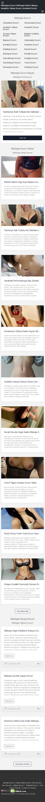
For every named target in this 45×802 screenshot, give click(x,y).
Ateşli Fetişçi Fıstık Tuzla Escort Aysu (21, 533)
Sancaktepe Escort (12, 58)
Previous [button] (4, 93)
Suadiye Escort (31, 58)
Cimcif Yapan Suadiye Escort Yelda (20, 482)
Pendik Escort (30, 53)
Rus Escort (36, 783)
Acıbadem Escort (11, 23)
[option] (22, 112)
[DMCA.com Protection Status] (18, 791)
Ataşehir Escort (31, 27)
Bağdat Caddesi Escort (31, 34)
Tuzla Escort (30, 62)
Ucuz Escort (6, 785)
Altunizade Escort (32, 23)
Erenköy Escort (10, 44)
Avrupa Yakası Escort (9, 34)
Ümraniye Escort (11, 67)
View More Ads (22, 611)
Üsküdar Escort (31, 67)
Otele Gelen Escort (23, 783)
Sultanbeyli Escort (12, 62)
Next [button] (41, 93)
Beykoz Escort (9, 40)
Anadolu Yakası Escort (10, 28)
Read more (9, 656)
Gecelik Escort (8, 783)
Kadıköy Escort (10, 49)
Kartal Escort (30, 49)
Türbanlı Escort (31, 785)
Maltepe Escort (10, 53)
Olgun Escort (18, 785)
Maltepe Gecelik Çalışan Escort (18, 675)
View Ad (22, 138)
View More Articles (22, 764)
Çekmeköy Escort (32, 40)
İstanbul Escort (31, 44)
